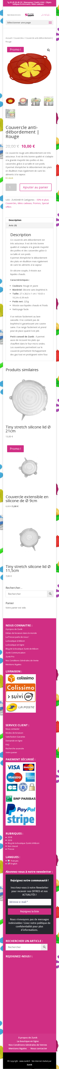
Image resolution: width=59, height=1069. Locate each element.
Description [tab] (15, 220)
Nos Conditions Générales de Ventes (28, 1044)
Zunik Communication (15, 652)
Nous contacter (13, 729)
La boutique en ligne (15, 644)
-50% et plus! (42, 199)
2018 (10, 837)
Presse (11, 849)
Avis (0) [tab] (13, 225)
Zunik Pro (10, 656)
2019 (10, 840)
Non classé (13, 846)
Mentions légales (13, 664)
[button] (48, 50)
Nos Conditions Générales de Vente (22, 660)
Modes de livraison (14, 732)
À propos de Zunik (14, 629)
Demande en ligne (14, 740)
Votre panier (11, 752)
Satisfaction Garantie (15, 736)
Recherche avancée (15, 748)
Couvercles (19, 38)
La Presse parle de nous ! (17, 637)
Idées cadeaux (25, 203)
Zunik (29, 1064)
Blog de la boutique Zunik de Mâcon (22, 648)
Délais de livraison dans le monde (21, 633)
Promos (37, 203)
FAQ (7, 744)
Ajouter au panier (35, 187)
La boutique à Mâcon (15, 641)
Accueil (9, 38)
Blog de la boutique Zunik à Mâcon (23, 843)
